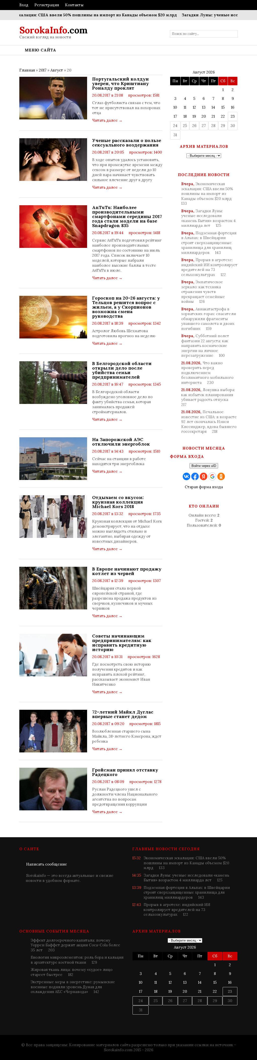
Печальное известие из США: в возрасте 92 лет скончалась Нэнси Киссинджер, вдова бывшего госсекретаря (209, 421)
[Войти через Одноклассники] (221, 476)
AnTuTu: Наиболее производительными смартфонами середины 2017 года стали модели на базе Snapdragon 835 (127, 216)
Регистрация (46, 5)
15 (223, 107)
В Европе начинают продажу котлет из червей (126, 571)
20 (204, 116)
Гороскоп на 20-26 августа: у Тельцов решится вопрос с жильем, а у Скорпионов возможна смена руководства (126, 307)
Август (56, 70)
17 (175, 116)
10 (175, 107)
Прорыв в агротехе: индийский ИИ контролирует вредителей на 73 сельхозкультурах (209, 267)
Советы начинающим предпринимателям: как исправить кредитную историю (121, 643)
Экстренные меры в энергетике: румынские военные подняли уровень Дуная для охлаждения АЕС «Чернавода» (73, 986)
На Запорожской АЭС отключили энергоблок (121, 441)
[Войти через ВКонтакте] (186, 476)
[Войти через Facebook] (195, 476)
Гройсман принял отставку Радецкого (125, 772)
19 (194, 116)
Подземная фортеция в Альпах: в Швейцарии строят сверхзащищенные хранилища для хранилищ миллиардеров (208, 243)
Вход (23, 5)
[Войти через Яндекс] (203, 476)
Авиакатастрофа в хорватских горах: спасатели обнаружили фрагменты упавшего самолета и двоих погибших (208, 319)
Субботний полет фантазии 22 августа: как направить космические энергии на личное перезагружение (205, 345)
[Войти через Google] (212, 476)
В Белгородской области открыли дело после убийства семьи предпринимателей (122, 370)
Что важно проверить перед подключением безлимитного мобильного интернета (207, 373)
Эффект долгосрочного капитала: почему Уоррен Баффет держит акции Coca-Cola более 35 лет (75, 945)
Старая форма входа (204, 486)
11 (185, 107)
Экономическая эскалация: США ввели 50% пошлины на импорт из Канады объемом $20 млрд (207, 193)
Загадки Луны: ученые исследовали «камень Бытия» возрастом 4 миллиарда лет (208, 218)
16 (232, 107)
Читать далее (107, 120)
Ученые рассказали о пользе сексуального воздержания (126, 142)
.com (53, 30)
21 (213, 116)
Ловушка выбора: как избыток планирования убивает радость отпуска (208, 397)
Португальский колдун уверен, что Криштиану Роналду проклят (120, 83)
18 (185, 116)
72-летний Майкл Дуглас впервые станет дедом (122, 714)
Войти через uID (203, 466)
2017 (42, 70)
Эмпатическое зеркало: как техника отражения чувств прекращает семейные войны (203, 291)
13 (204, 107)
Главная (27, 70)
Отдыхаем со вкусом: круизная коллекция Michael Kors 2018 (118, 502)
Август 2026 (204, 72)
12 (194, 107)
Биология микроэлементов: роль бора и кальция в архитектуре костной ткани (77, 960)
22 (223, 116)
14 (213, 107)
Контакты (74, 5)
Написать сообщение (46, 864)
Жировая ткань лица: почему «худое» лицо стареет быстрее (71, 972)
